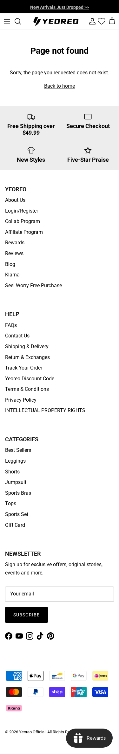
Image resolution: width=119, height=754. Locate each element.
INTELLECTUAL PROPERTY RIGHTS (45, 410)
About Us (15, 200)
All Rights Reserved (64, 732)
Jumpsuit (15, 482)
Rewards (14, 243)
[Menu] (7, 21)
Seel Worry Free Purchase (33, 285)
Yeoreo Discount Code (29, 379)
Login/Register (21, 211)
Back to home (59, 86)
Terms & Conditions (27, 389)
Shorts (12, 472)
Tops (10, 503)
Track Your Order (23, 368)
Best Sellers (18, 450)
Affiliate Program (24, 232)
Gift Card (15, 525)
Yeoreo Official (32, 732)
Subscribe (26, 614)
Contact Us (17, 336)
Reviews (14, 253)
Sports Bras (18, 493)
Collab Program (22, 221)
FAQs (11, 325)
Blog (10, 264)
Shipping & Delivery (27, 346)
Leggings (15, 461)
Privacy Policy (20, 400)
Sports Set (16, 514)
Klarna (12, 275)
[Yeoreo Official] (56, 21)
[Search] (21, 21)
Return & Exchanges (27, 357)
